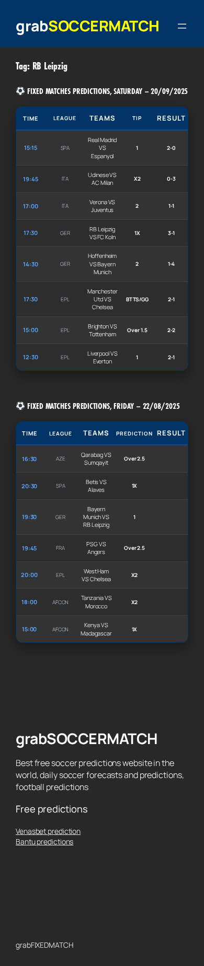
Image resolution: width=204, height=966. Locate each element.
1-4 (171, 263)
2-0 (171, 147)
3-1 (171, 233)
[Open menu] (182, 26)
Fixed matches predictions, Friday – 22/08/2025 (102, 406)
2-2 (171, 330)
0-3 (171, 178)
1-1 (171, 205)
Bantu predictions (44, 841)
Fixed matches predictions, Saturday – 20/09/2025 (106, 91)
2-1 (171, 299)
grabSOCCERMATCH (88, 26)
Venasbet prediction (48, 831)
